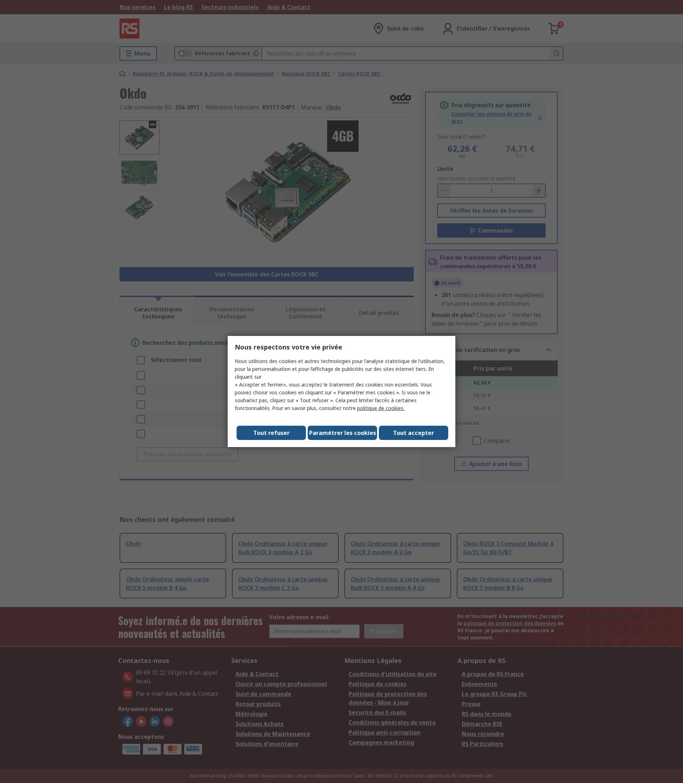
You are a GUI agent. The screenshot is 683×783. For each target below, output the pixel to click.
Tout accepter (413, 433)
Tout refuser (271, 433)
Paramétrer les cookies (342, 433)
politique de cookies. (380, 408)
